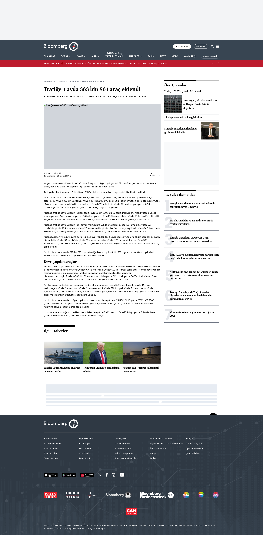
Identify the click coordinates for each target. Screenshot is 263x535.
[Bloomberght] (61, 46)
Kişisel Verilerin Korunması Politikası (166, 443)
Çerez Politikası (193, 453)
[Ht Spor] (92, 495)
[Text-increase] (152, 174)
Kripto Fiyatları (86, 438)
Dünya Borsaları (51, 458)
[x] (99, 475)
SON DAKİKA (51, 63)
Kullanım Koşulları (194, 443)
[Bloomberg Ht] (119, 495)
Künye (153, 453)
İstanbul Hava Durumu (161, 438)
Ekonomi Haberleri (52, 443)
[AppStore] (51, 475)
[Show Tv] (186, 495)
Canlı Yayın (84, 443)
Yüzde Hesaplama (123, 448)
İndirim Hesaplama (124, 453)
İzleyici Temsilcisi (158, 448)
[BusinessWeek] (210, 56)
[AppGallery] (87, 475)
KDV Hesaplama (122, 443)
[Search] (212, 46)
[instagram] (113, 475)
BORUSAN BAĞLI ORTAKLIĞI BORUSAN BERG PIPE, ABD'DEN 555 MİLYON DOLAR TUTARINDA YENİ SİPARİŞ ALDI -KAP (116, 63)
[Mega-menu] (217, 46)
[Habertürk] (50, 495)
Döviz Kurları (85, 448)
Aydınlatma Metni (194, 448)
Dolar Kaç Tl (85, 458)
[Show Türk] (201, 495)
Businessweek (50, 438)
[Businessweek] (157, 495)
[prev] (212, 63)
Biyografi (190, 438)
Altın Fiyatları (85, 453)
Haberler (61, 81)
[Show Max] (216, 495)
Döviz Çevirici (121, 438)
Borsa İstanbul (50, 453)
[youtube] (122, 475)
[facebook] (107, 475)
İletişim (153, 458)
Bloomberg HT (50, 81)
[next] (218, 63)
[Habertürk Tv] (72, 495)
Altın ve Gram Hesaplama (127, 458)
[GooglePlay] (69, 475)
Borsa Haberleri (51, 448)
